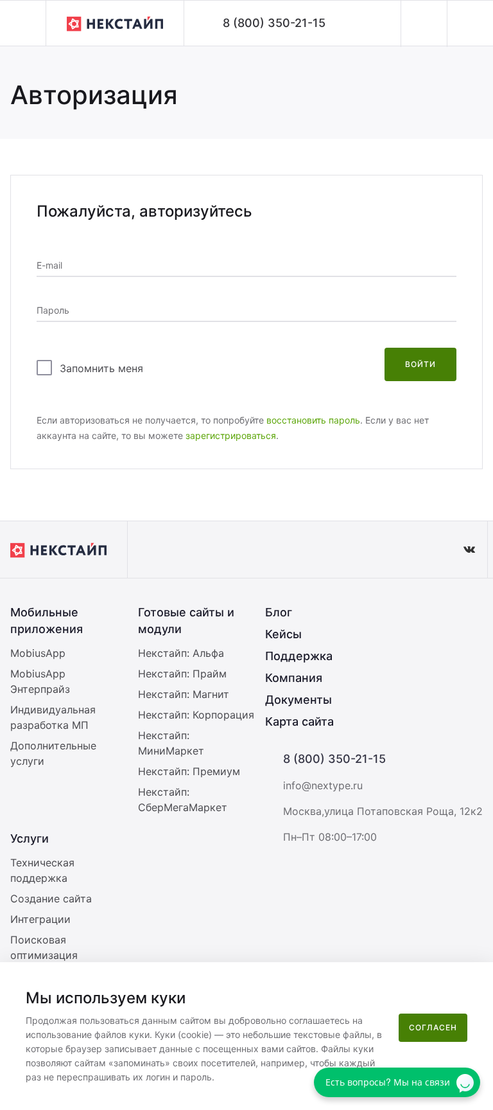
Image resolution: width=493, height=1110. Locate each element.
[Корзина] (470, 24)
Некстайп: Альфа (181, 653)
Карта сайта (299, 721)
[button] (23, 23)
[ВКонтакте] (469, 549)
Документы (298, 699)
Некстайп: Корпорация (196, 714)
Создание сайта (51, 898)
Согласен (433, 1027)
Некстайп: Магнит (183, 694)
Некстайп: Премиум (189, 771)
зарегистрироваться (231, 435)
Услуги (29, 838)
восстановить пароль (313, 420)
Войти (420, 364)
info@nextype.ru (323, 785)
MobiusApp (37, 653)
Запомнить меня (101, 368)
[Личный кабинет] (424, 24)
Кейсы (283, 634)
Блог (278, 612)
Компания (293, 678)
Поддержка (299, 656)
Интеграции (40, 919)
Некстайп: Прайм (182, 673)
